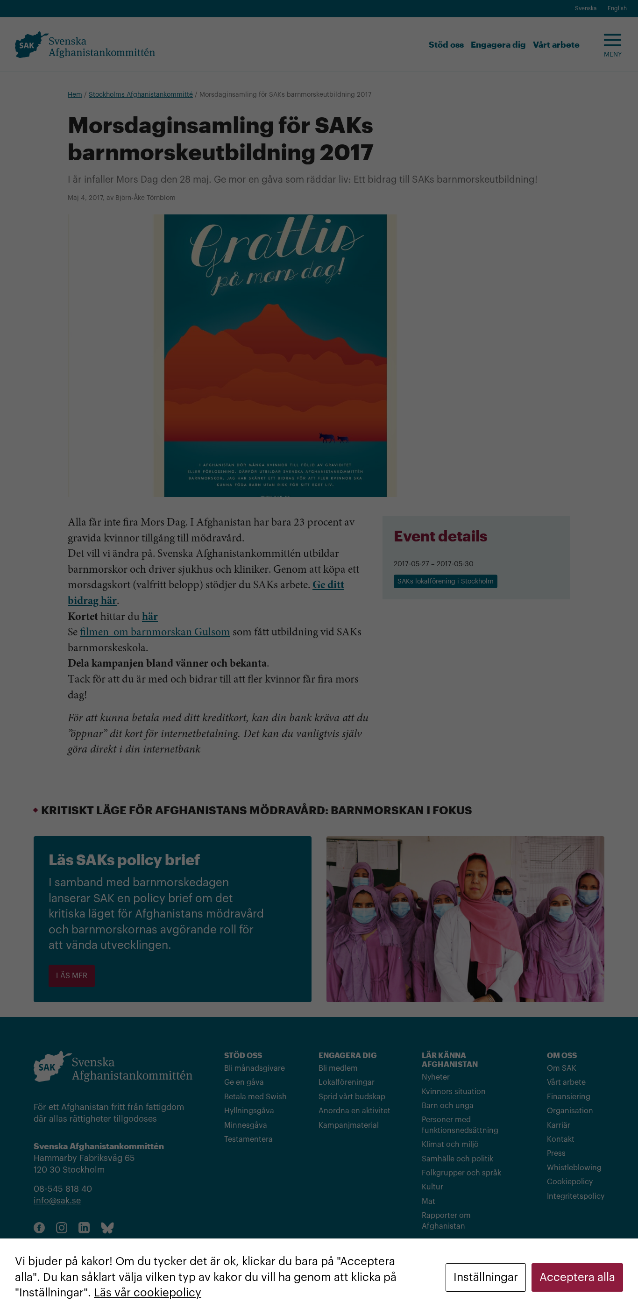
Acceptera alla (577, 1277)
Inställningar (486, 1277)
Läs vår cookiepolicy (147, 1292)
